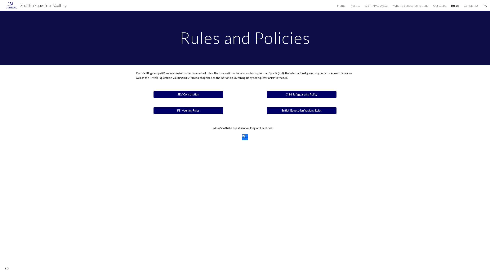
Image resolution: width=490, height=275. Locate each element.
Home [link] (341, 5)
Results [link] (355, 5)
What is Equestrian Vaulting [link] (410, 5)
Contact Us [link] (471, 5)
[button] (485, 5)
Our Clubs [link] (439, 5)
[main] (245, 37)
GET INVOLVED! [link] (376, 5)
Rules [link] (455, 5)
